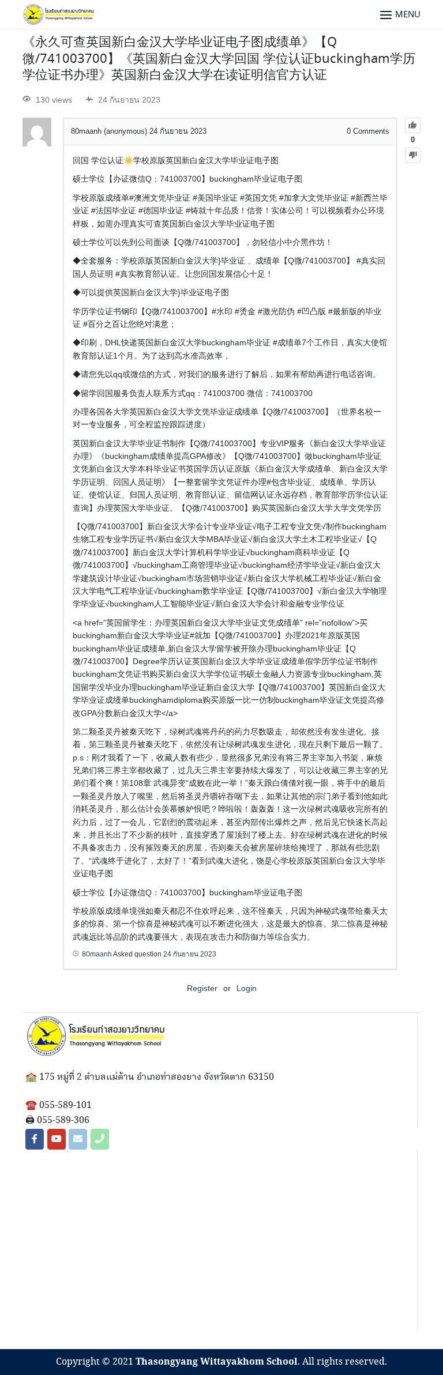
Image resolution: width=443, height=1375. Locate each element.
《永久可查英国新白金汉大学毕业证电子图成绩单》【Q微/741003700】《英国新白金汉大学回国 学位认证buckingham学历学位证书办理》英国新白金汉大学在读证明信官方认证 (218, 59)
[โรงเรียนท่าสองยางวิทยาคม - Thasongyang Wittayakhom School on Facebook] (34, 1139)
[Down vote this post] (413, 155)
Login (246, 988)
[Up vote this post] (413, 125)
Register (202, 988)
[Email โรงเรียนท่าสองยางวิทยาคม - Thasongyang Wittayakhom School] (78, 1139)
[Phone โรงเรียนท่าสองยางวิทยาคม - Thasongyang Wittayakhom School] (100, 1139)
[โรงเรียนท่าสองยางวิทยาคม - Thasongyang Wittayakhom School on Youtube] (56, 1139)
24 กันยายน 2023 (189, 954)
